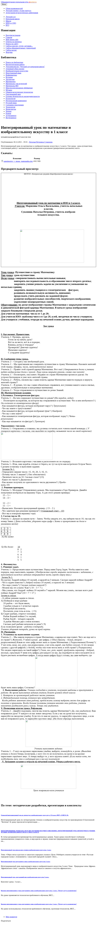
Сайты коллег (11, 50)
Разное (8, 113)
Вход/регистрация (13, 35)
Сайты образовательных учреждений (21, 48)
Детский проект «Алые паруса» (18, 11)
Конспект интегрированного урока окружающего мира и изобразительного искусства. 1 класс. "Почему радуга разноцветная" (39, 890)
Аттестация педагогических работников (22, 13)
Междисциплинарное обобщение (19, 88)
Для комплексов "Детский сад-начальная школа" (25, 67)
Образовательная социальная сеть (19, 2)
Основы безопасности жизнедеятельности (23, 96)
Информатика (11, 75)
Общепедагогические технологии (19, 92)
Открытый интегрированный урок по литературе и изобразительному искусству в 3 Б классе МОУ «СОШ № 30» (35, 815)
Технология (10, 107)
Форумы (9, 52)
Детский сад (11, 17)
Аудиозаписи (11, 116)
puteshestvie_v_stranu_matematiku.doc (18, 161)
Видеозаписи (11, 118)
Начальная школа (13, 19)
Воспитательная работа (15, 64)
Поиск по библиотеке (14, 62)
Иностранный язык (13, 73)
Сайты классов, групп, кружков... (19, 46)
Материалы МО (12, 86)
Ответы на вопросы (14, 42)
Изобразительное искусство (17, 71)
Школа (8, 21)
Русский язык (11, 103)
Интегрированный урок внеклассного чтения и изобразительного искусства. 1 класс (26, 850)
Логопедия (10, 79)
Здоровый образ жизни (15, 69)
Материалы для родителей (16, 84)
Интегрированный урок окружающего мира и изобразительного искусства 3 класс (25, 861)
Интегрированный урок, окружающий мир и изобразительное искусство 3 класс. (25, 877)
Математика (10, 82)
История (9, 77)
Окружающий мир (13, 94)
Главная (9, 37)
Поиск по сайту (12, 44)
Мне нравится (11, 917)
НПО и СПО (11, 23)
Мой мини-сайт (12, 40)
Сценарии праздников (15, 105)
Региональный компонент (16, 101)
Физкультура (11, 109)
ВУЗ (7, 25)
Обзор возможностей (14, 8)
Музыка (9, 90)
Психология (10, 99)
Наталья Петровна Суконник (41, 142)
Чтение (8, 111)
